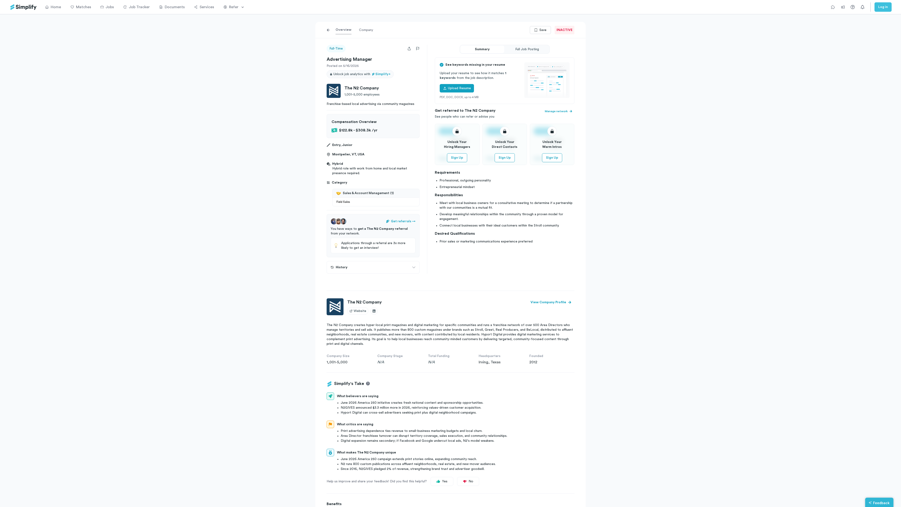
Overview (343, 29)
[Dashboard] (23, 7)
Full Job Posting (527, 49)
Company (366, 30)
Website (360, 311)
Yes (444, 481)
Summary (482, 49)
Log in (883, 7)
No (471, 481)
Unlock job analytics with (362, 74)
